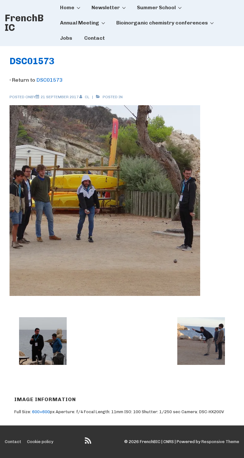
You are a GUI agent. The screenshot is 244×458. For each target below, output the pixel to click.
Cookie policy (40, 441)
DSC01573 (50, 80)
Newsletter (106, 7)
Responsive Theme (220, 441)
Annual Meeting (79, 23)
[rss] (89, 443)
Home (67, 7)
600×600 (41, 411)
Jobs (66, 38)
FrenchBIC (24, 22)
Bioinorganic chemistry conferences (162, 23)
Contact (94, 38)
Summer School (156, 7)
